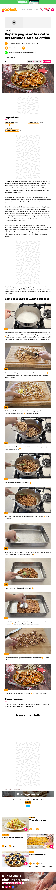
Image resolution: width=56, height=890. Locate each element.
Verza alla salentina (37, 820)
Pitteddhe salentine (37, 855)
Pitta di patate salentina (12, 837)
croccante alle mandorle (12, 188)
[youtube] (10, 887)
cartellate (33, 291)
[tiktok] (3, 887)
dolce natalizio (39, 181)
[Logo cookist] (9, 10)
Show (36, 10)
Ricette (29, 10)
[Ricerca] (41, 9)
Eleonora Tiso (12, 57)
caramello (9, 209)
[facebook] (13, 887)
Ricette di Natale (18, 789)
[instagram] (6, 887)
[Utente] (48, 9)
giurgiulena (42, 188)
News (23, 10)
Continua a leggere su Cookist (28, 715)
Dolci (6, 789)
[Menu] (52, 9)
